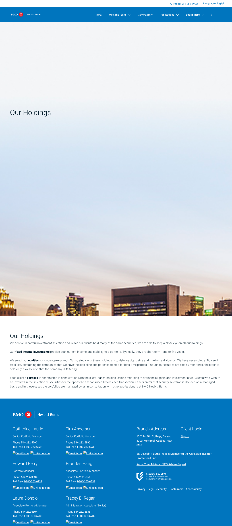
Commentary (145, 15)
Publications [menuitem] (167, 16)
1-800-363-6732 (33, 447)
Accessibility (194, 489)
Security (161, 489)
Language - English (214, 3)
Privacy (140, 489)
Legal (151, 489)
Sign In (185, 436)
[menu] (212, 14)
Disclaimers (176, 489)
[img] (116, 158)
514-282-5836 (82, 512)
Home (98, 15)
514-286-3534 (29, 477)
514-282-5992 (189, 4)
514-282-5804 (29, 512)
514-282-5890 (82, 443)
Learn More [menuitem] (193, 16)
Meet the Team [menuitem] (117, 16)
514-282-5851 (82, 477)
